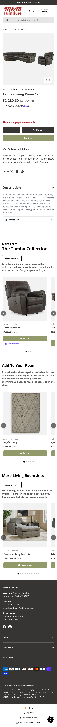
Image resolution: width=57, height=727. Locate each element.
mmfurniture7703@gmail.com (19, 607)
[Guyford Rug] (25, 413)
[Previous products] (3, 313)
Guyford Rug (10, 442)
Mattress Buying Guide (31, 695)
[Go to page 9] (36, 573)
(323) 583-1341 (12, 604)
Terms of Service (9, 695)
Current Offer (17, 690)
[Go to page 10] (38, 573)
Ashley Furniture (10, 89)
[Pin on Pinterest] (22, 171)
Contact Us (36, 692)
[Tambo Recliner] (25, 299)
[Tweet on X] (11, 171)
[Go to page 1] (26, 351)
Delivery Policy (24, 692)
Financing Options (31, 690)
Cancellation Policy (9, 692)
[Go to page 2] (28, 351)
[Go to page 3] (30, 351)
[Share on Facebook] (17, 171)
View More (10, 258)
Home (5, 29)
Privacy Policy (48, 692)
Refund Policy (45, 690)
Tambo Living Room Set (18, 29)
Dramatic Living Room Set (17, 554)
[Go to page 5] (33, 461)
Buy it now (28, 138)
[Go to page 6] (29, 573)
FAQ (19, 695)
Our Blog (43, 697)
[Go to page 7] (31, 573)
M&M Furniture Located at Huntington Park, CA (20, 697)
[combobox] (28, 20)
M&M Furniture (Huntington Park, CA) (22, 685)
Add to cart (38, 130)
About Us (6, 690)
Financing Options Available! (20, 122)
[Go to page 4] (30, 461)
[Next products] (53, 313)
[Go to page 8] (34, 573)
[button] (35, 11)
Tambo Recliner (11, 327)
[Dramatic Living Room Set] (25, 525)
